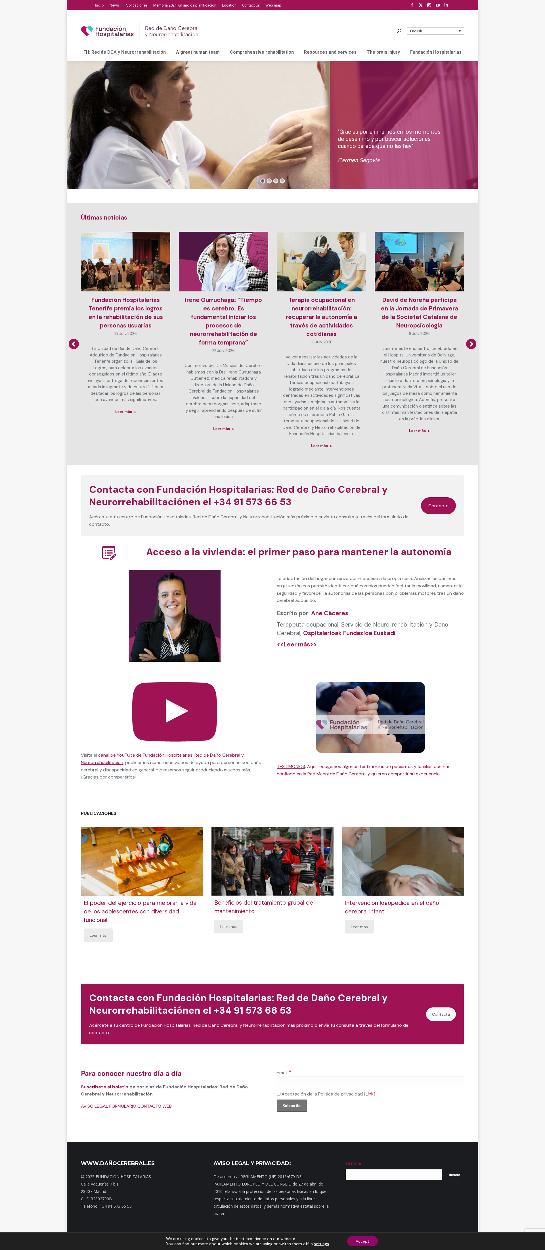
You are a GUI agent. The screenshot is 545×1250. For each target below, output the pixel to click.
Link (370, 1094)
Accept (362, 1241)
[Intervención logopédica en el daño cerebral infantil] (403, 861)
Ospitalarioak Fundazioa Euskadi (349, 633)
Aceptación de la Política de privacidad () (327, 1094)
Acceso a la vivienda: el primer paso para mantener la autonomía (299, 552)
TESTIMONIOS (291, 766)
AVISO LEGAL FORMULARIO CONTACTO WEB (126, 1106)
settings (321, 1243)
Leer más (123, 411)
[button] (435, 31)
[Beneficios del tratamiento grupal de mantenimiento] (272, 861)
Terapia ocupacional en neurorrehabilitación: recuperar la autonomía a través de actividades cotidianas (321, 317)
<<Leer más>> (297, 644)
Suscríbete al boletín (104, 1087)
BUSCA (353, 1163)
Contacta (438, 506)
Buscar (454, 1175)
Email (284, 1073)
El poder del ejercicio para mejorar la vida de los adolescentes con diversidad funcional (140, 911)
